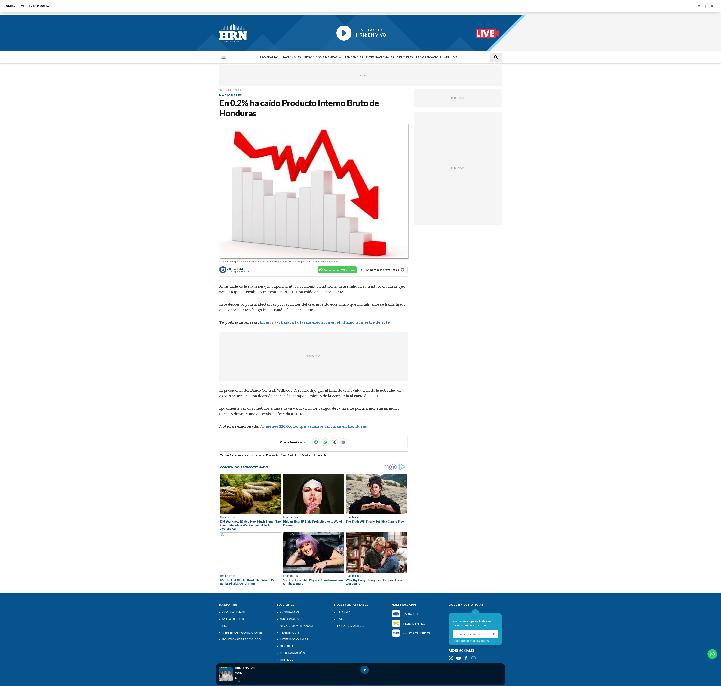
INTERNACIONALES (380, 57)
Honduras (258, 455)
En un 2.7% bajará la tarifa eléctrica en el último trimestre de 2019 (325, 322)
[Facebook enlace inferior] (466, 658)
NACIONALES (291, 57)
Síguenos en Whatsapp (339, 269)
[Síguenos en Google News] (343, 442)
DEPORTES (405, 57)
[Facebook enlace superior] (705, 6)
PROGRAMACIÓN (428, 57)
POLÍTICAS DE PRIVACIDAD (241, 639)
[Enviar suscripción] (494, 634)
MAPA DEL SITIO (234, 619)
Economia (272, 455)
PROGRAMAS (269, 57)
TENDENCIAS (353, 57)
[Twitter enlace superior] (699, 6)
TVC (22, 6)
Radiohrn (293, 455)
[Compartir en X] (334, 442)
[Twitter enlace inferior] (451, 658)
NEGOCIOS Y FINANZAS (321, 57)
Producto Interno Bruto (316, 455)
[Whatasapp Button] (712, 654)
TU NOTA (10, 6)
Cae (283, 455)
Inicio (222, 89)
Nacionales (234, 89)
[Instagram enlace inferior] (473, 658)
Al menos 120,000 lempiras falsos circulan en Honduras (313, 426)
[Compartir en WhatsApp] (325, 442)
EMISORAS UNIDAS (39, 6)
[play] (364, 670)
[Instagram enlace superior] (712, 6)
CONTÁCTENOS (233, 612)
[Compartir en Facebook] (316, 442)
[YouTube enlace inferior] (458, 658)
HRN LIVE (450, 57)
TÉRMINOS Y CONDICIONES (242, 632)
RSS (224, 625)
